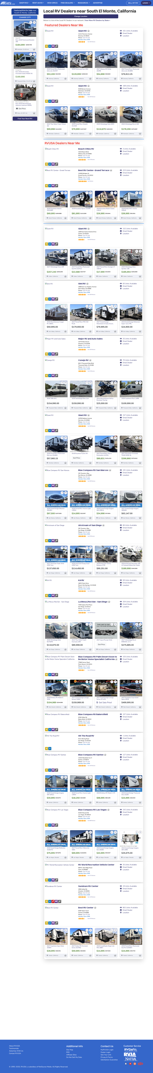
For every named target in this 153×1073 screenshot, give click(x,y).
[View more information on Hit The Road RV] (52, 736)
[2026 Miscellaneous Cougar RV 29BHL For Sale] (56, 312)
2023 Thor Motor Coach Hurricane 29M (79, 641)
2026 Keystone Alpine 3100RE (81, 209)
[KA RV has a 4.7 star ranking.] (83, 591)
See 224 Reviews (91, 725)
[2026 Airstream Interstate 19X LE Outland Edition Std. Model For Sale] (131, 554)
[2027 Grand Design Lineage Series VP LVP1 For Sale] (106, 688)
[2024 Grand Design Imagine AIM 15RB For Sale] (131, 838)
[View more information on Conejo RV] (50, 360)
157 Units (130, 415)
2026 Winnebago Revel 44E (130, 124)
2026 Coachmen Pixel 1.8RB (130, 398)
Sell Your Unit (106, 1055)
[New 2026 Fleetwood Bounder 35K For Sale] (25, 28)
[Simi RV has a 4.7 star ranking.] (83, 294)
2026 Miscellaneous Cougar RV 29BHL (55, 323)
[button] (131, 33)
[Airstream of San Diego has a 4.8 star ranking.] (83, 536)
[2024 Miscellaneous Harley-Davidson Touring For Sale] (106, 389)
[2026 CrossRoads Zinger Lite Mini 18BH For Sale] (106, 936)
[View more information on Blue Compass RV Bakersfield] (57, 714)
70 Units (130, 360)
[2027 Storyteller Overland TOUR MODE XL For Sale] (131, 444)
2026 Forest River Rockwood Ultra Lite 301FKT (56, 70)
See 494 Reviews (91, 96)
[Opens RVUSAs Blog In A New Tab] (140, 1063)
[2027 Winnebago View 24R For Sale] (56, 257)
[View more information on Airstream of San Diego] (54, 525)
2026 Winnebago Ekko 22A (80, 398)
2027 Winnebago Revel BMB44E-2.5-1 (128, 641)
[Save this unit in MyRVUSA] (34, 22)
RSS (68, 1052)
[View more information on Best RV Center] (51, 907)
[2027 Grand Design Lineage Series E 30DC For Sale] (81, 688)
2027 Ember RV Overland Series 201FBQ (80, 947)
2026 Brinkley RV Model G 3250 (55, 698)
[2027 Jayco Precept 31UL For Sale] (106, 630)
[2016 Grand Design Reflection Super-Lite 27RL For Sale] (131, 312)
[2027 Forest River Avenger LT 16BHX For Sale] (106, 257)
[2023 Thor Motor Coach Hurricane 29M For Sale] (81, 630)
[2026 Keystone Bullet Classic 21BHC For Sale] (106, 199)
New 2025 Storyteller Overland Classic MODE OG (24, 72)
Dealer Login (105, 1052)
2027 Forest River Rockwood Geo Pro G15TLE (81, 268)
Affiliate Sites (71, 1055)
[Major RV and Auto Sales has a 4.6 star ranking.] (83, 349)
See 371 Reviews (91, 875)
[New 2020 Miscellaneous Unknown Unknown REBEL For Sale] (25, 92)
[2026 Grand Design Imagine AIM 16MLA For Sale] (56, 783)
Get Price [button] (22, 108)
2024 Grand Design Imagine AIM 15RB (130, 849)
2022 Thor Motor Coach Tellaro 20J (56, 125)
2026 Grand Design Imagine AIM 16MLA (55, 794)
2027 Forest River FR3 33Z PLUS (80, 323)
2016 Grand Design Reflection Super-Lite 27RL (130, 323)
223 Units (130, 170)
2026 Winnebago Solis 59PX (105, 124)
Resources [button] (83, 3)
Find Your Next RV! (25, 118)
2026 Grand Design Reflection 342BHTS (56, 849)
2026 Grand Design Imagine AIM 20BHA (105, 509)
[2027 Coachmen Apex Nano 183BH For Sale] (56, 936)
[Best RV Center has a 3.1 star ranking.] (83, 918)
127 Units (130, 755)
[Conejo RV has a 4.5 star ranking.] (83, 371)
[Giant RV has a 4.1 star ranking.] (83, 426)
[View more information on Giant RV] (49, 31)
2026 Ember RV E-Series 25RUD (129, 209)
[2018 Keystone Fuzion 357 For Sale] (81, 444)
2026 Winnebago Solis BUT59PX (54, 641)
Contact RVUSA (15, 1053)
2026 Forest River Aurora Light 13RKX (81, 794)
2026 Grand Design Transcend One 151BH (130, 794)
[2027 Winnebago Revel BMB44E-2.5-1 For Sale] (131, 630)
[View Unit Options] (30, 22)
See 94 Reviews (91, 371)
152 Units (130, 228)
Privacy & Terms (107, 1057)
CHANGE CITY (25, 17)
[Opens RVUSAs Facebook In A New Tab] (126, 1063)
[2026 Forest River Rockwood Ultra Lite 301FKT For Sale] (56, 59)
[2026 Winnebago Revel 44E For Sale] (131, 114)
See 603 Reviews (91, 239)
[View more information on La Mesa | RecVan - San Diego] (57, 602)
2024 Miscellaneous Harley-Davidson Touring (105, 399)
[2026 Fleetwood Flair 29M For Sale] (81, 59)
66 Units (130, 525)
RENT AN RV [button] (37, 3)
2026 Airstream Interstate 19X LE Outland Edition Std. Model (130, 564)
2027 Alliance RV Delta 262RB (104, 70)
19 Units (130, 886)
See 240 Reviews (91, 765)
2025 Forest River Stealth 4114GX (80, 125)
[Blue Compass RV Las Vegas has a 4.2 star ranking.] (83, 820)
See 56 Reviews (91, 536)
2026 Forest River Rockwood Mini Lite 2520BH (56, 454)
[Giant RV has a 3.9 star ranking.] (83, 97)
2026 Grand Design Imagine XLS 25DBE (105, 849)
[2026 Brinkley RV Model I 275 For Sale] (106, 783)
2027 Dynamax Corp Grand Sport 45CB (129, 698)
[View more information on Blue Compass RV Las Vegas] (56, 810)
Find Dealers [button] (67, 3)
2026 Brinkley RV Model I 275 (106, 793)
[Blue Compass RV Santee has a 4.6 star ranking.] (83, 765)
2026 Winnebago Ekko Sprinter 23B (128, 268)
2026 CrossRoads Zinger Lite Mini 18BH (105, 947)
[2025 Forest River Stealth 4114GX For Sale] (81, 114)
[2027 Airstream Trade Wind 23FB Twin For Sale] (56, 554)
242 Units (130, 810)
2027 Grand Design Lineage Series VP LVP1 (105, 698)
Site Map (69, 1050)
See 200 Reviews (91, 349)
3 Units (129, 149)
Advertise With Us (16, 1051)
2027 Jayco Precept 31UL (104, 640)
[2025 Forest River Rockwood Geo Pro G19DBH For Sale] (131, 936)
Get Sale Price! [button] (105, 702)
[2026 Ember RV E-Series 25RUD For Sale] (131, 199)
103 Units (130, 657)
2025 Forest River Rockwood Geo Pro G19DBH (130, 947)
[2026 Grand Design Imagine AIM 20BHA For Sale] (106, 499)
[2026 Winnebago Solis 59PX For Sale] (106, 114)
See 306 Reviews (91, 294)
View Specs (52, 3)
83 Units (130, 283)
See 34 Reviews (91, 159)
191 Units (130, 470)
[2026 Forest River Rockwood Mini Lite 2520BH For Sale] (56, 444)
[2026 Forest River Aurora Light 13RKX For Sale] (81, 783)
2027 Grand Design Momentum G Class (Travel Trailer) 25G (105, 323)
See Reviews (90, 181)
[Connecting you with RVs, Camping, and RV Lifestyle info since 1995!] (7, 3)
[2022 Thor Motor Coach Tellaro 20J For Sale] (56, 114)
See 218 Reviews (91, 670)
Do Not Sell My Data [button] (74, 1057)
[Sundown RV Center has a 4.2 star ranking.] (83, 897)
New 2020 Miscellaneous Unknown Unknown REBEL (24, 104)
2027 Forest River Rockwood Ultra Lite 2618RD (130, 70)
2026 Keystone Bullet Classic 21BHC (105, 209)
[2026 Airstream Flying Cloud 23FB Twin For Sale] (81, 554)
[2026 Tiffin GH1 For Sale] (56, 389)
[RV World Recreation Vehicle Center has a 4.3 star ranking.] (83, 875)
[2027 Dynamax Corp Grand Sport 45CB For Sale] (131, 688)
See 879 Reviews (91, 918)
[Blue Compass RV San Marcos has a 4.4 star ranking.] (83, 481)
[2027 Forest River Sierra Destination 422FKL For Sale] (106, 444)
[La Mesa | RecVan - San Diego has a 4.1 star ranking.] (83, 612)
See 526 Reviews (91, 426)
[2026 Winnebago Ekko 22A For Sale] (81, 389)
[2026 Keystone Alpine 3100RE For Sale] (81, 199)
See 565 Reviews (91, 481)
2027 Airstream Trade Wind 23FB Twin (55, 564)
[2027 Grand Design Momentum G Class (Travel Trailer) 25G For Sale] (106, 312)
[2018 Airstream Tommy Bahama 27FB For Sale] (106, 554)
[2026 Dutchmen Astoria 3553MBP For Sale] (56, 199)
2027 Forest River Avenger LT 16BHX (106, 268)
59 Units (130, 580)
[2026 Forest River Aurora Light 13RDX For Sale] (81, 499)
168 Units (130, 86)
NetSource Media (45, 1067)
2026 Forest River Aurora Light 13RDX (81, 509)
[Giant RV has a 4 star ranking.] (83, 42)
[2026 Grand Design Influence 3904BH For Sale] (56, 499)
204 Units (130, 602)
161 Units (130, 31)
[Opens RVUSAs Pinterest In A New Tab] (130, 1063)
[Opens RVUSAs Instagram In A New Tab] (135, 1063)
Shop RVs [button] (23, 3)
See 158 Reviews (91, 591)
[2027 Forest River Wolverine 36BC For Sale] (81, 838)
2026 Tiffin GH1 (52, 398)
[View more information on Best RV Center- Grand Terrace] (57, 170)
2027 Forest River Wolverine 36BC (80, 849)
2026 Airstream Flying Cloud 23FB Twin (80, 564)
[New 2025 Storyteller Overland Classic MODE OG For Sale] (25, 60)
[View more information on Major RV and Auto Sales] (55, 339)
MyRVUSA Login (107, 1050)
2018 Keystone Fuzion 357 (80, 453)
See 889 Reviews (91, 820)
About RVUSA (14, 1046)
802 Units (130, 907)
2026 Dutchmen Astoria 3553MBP (54, 209)
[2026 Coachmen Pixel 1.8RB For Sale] (131, 389)
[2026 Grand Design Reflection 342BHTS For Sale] (56, 838)
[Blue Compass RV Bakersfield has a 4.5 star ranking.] (83, 725)
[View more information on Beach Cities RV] (52, 149)
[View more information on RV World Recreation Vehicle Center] (59, 865)
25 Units (130, 339)
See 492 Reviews (91, 41)
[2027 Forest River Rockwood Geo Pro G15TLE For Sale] (81, 257)
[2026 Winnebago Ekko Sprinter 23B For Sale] (131, 257)
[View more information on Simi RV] (49, 283)
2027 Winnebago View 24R (55, 267)
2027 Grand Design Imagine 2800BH (130, 509)
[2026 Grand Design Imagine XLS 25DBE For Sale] (106, 838)
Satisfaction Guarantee (109, 1060)
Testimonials (14, 1048)
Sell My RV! (133, 3)
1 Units (129, 736)
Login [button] (145, 3)
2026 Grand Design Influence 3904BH (56, 509)
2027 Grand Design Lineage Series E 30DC (80, 698)
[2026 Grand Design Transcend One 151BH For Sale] (131, 783)
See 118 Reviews (91, 897)
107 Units (130, 714)
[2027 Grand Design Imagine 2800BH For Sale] (131, 499)
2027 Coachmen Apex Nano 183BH (55, 947)
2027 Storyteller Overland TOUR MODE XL (129, 454)
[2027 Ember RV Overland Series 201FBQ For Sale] (81, 936)
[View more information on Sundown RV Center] (53, 886)
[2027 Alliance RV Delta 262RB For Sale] (106, 59)
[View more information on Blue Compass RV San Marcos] (57, 470)
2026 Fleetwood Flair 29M (80, 69)
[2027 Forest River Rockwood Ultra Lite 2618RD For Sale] (131, 59)
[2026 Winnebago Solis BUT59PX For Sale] (56, 630)
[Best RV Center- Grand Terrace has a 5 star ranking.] (83, 181)
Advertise (98, 3)
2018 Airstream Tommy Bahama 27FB (104, 564)
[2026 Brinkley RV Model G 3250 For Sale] (56, 688)
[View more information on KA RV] (48, 580)
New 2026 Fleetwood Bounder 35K (25, 41)
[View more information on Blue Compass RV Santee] (55, 755)
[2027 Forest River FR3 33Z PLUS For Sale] (81, 312)
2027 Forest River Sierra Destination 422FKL (104, 454)
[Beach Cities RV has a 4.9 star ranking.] (83, 160)
